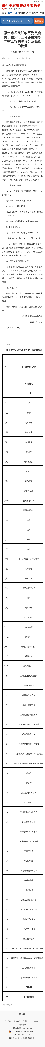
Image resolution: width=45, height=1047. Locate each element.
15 (7, 822)
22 (7, 890)
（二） (7, 413)
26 (7, 929)
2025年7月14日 (36, 322)
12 (7, 793)
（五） (7, 442)
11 (7, 783)
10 (7, 773)
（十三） (6, 646)
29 (7, 958)
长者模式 (39, 21)
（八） (7, 471)
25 (7, 919)
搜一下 (29, 20)
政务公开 (12, 13)
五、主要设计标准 (11, 185)
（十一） (6, 500)
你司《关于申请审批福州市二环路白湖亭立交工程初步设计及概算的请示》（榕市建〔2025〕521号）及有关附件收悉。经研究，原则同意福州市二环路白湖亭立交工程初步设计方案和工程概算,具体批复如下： (22, 78)
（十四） (6, 656)
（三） (7, 422)
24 (7, 909)
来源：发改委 (7, 1005)
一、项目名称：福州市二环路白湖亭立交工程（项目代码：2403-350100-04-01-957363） (22, 94)
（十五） (6, 666)
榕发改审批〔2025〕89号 (22, 51)
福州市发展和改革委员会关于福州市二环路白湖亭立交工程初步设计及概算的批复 (22, 39)
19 (7, 861)
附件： (7, 344)
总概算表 (38, 350)
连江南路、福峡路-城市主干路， (17, 200)
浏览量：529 (27, 58)
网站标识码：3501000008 (22, 1028)
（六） (7, 452)
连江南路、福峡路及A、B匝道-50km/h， (21, 221)
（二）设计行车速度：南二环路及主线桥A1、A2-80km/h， (22, 214)
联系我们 (26, 1021)
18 (7, 851)
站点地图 (35, 1021)
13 (7, 802)
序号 (7, 367)
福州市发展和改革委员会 (32, 316)
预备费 (29, 987)
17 (7, 841)
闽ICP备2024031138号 (22, 1035)
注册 (41, 1)
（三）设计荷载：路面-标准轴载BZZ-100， (22, 233)
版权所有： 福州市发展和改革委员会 (22, 1038)
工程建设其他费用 (28, 676)
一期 (29, 393)
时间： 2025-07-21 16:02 (11, 58)
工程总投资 (29, 997)
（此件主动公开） (11, 327)
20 (7, 871)
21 (7, 880)
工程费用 (29, 383)
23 (7, 900)
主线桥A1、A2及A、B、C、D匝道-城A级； (22, 238)
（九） (7, 481)
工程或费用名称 (29, 367)
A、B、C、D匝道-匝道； (14, 206)
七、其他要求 (9, 288)
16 (7, 832)
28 (7, 948)
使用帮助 (17, 1021)
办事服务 (34, 13)
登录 (35, 1)
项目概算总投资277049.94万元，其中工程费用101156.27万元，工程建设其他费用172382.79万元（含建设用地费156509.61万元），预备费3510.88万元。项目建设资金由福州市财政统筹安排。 (22, 274)
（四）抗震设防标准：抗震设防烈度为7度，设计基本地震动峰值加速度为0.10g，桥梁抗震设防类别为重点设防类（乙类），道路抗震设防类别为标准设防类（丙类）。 (22, 250)
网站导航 (22, 1014)
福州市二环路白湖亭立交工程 (20, 350)
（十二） (6, 510)
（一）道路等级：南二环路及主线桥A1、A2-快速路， (22, 193)
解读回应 (23, 13)
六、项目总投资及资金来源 (15, 261)
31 (7, 978)
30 (7, 968)
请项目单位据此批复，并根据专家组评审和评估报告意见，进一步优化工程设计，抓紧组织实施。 (22, 297)
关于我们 (7, 1021)
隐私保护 (22, 1025)
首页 (4, 13)
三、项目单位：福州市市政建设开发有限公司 (22, 109)
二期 (29, 520)
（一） (7, 403)
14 (7, 812)
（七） (7, 462)
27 (7, 939)
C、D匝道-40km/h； (12, 227)
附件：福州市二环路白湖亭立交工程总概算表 (22, 309)
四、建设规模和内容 (12, 116)
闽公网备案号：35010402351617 (24, 1031)
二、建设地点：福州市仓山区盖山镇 (19, 101)
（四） (7, 432)
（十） (7, 491)
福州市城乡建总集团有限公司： (15, 65)
